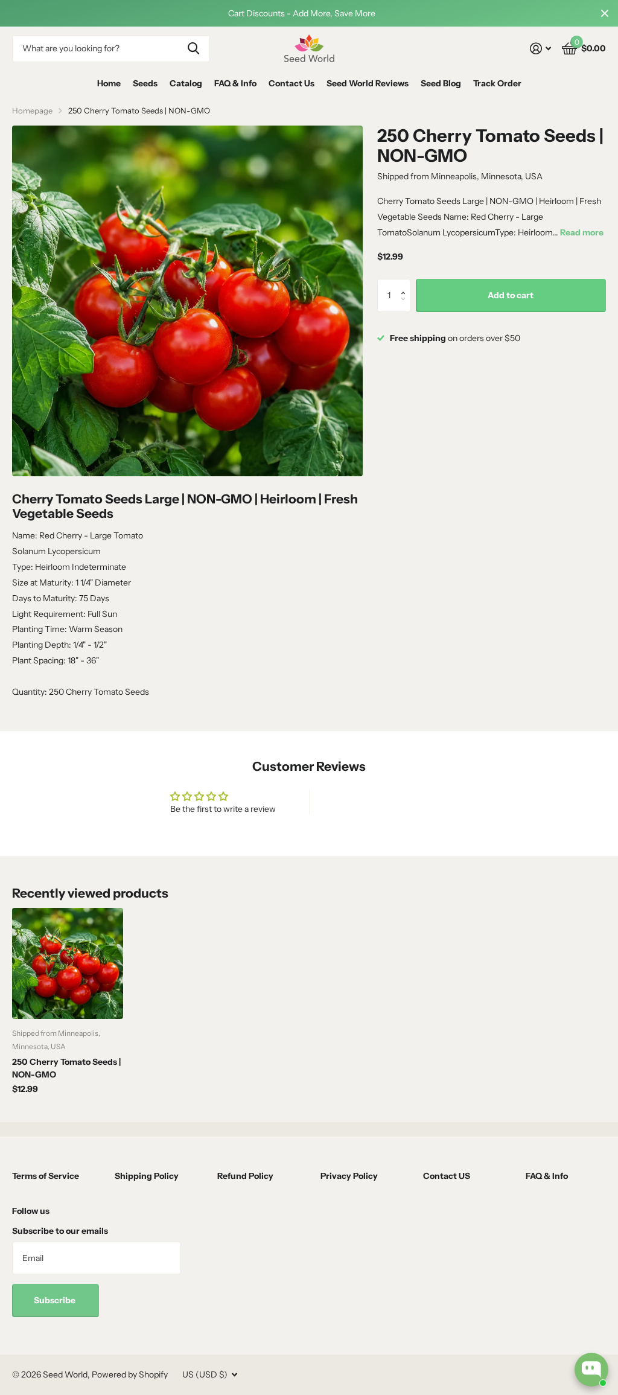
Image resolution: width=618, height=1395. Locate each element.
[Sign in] (540, 48)
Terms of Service (45, 1175)
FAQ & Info (235, 83)
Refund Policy (245, 1175)
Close (604, 13)
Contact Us (291, 83)
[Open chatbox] (591, 1370)
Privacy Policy (349, 1175)
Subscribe (55, 1300)
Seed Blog (441, 83)
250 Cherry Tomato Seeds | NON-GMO (66, 1068)
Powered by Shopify (130, 1374)
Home (109, 83)
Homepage (32, 110)
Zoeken (193, 48)
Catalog (186, 83)
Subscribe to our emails (60, 1230)
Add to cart (511, 295)
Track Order (497, 83)
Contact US (446, 1175)
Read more (582, 232)
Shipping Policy (147, 1175)
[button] (406, 284)
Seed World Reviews (368, 83)
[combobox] (111, 48)
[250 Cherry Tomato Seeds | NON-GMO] (67, 963)
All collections (145, 83)
